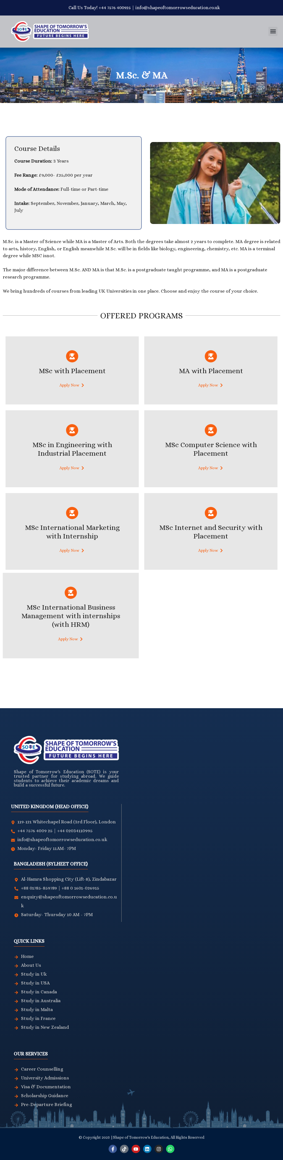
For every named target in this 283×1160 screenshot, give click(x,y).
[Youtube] (136, 1149)
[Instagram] (158, 1149)
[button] (272, 31)
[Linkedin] (147, 1149)
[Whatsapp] (170, 1149)
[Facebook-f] (113, 1149)
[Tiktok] (124, 1149)
